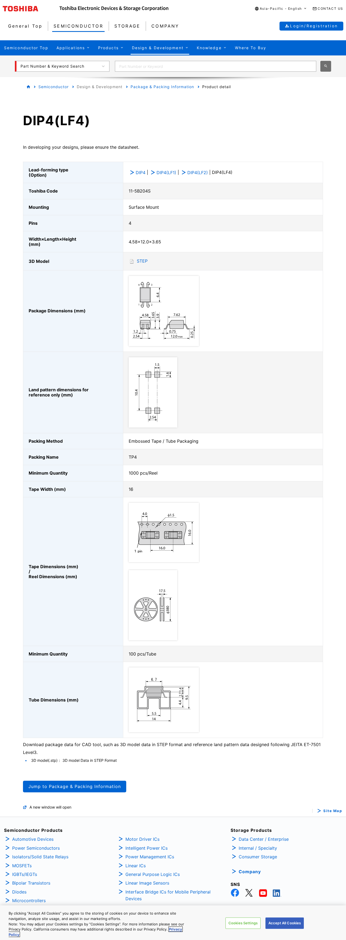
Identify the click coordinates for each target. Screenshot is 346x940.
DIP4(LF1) (166, 172)
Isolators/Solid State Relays (40, 856)
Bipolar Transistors (31, 883)
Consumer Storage (258, 856)
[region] (173, 922)
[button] (281, 9)
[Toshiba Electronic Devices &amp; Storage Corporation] (113, 8)
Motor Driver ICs (142, 839)
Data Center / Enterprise (264, 839)
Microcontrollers (29, 900)
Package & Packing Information (162, 86)
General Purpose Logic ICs (152, 874)
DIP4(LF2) (197, 172)
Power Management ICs (149, 856)
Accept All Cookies (284, 923)
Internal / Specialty (258, 848)
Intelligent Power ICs (146, 848)
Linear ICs (135, 865)
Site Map (332, 811)
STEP (142, 261)
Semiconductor (53, 86)
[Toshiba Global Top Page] (31, 8)
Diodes (19, 892)
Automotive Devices (33, 839)
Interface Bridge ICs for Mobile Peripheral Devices (168, 895)
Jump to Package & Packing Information (74, 786)
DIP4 (140, 172)
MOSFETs (22, 865)
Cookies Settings (243, 923)
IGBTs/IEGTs (24, 874)
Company (250, 871)
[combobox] (215, 66)
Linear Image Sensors (147, 883)
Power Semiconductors (36, 848)
